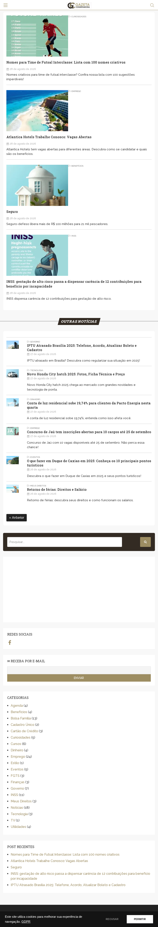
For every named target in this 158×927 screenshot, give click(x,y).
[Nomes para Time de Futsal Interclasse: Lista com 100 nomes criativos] (37, 36)
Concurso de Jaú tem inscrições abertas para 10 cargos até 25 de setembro (89, 432)
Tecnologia (36, 370)
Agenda (17, 706)
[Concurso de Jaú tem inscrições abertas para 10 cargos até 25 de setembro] (12, 438)
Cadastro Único (22, 725)
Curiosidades (78, 16)
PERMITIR (140, 919)
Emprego (76, 91)
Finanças (17, 782)
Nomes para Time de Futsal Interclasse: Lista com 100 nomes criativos (65, 62)
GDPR (25, 921)
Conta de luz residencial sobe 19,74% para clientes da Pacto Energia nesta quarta (89, 405)
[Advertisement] (79, 589)
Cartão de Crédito (24, 731)
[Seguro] (37, 185)
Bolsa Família (21, 718)
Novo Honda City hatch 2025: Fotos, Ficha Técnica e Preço (76, 374)
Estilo (15, 763)
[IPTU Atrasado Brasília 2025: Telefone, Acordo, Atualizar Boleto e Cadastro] (12, 352)
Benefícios (77, 166)
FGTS (15, 776)
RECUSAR (112, 919)
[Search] (145, 542)
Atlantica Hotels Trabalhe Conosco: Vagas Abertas (49, 137)
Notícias (17, 808)
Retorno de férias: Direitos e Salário (57, 489)
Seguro (12, 211)
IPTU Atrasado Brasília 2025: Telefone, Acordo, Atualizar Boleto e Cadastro (82, 347)
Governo (35, 342)
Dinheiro (35, 399)
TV (13, 820)
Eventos (35, 457)
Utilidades (18, 827)
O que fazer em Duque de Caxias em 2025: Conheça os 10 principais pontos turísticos (89, 463)
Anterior (17, 518)
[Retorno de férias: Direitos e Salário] (12, 494)
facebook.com (9, 642)
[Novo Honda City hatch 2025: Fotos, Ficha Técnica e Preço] (12, 380)
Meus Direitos (38, 486)
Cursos (16, 744)
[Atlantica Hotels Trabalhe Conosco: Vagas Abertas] (37, 110)
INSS (73, 236)
